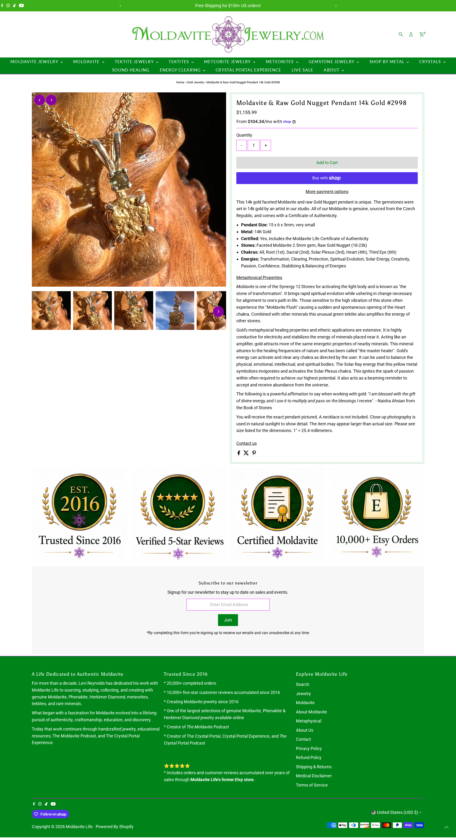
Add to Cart (327, 162)
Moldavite (87, 61)
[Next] (335, 5)
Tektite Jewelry (135, 61)
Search (302, 684)
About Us (304, 730)
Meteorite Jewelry (228, 61)
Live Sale (302, 69)
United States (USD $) (397, 812)
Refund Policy (309, 757)
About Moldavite (311, 711)
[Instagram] (8, 5)
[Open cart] (421, 34)
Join (228, 619)
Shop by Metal (388, 61)
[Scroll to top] (446, 827)
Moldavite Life (79, 826)
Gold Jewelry (195, 82)
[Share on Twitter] (246, 453)
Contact (303, 739)
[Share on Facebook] (239, 453)
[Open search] (401, 34)
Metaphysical (308, 720)
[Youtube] (21, 5)
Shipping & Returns (314, 766)
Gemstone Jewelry (332, 61)
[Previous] (120, 5)
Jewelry (303, 693)
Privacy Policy (309, 748)
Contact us (246, 443)
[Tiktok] (14, 5)
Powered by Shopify (114, 826)
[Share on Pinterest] (254, 453)
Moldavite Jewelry (34, 61)
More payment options (327, 191)
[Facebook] (2, 5)
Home (180, 82)
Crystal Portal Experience (248, 69)
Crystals (430, 61)
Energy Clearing (181, 69)
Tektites (179, 61)
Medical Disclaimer (314, 775)
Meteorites (280, 61)
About (332, 69)
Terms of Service (312, 785)
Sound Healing (130, 69)
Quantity (244, 135)
